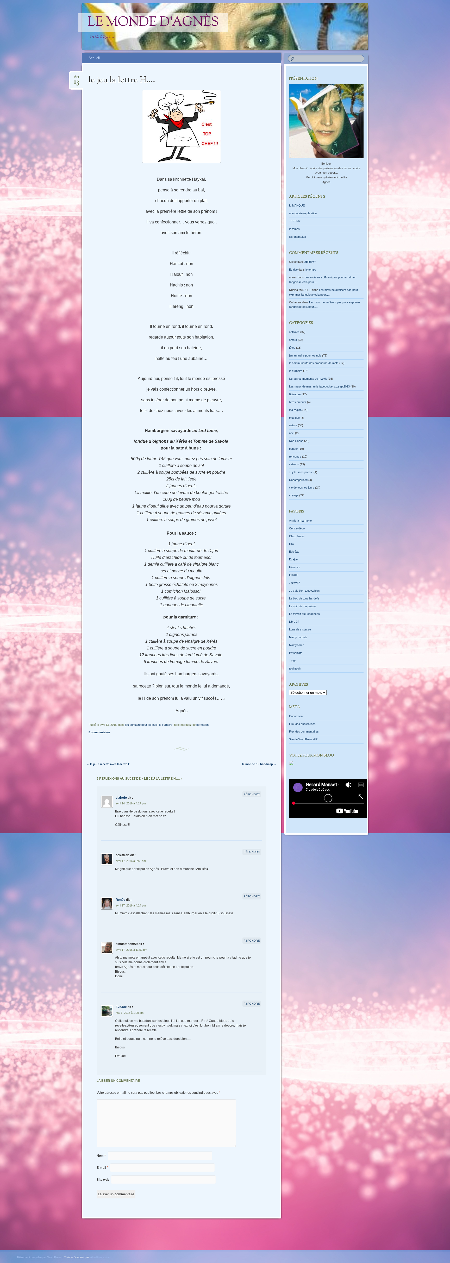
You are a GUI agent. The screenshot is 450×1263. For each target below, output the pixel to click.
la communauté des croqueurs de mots (314, 363)
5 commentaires (99, 732)
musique (294, 417)
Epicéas (294, 551)
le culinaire (165, 724)
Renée (120, 900)
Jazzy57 (294, 582)
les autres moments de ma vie (308, 378)
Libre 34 (294, 621)
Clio (291, 544)
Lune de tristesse (300, 629)
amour (293, 339)
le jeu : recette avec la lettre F (108, 764)
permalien (202, 724)
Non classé (296, 440)
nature (293, 425)
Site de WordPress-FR (303, 739)
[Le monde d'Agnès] (262, 26)
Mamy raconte (298, 637)
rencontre (295, 456)
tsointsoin (295, 668)
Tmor (292, 660)
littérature (295, 394)
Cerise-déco (297, 528)
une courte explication (303, 213)
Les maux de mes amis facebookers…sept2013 (319, 386)
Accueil (94, 58)
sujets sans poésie (301, 472)
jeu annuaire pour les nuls (141, 724)
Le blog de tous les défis (304, 598)
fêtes (292, 347)
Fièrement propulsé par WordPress (39, 1257)
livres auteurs (297, 402)
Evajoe (293, 269)
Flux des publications (302, 724)
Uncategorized (298, 480)
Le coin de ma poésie (302, 606)
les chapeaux (297, 236)
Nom (101, 1156)
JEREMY (295, 221)
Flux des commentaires (304, 731)
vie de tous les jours (301, 487)
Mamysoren (296, 645)
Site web (103, 1179)
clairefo (121, 797)
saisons (294, 464)
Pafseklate (295, 652)
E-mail (102, 1168)
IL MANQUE (297, 205)
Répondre (251, 794)
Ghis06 (293, 575)
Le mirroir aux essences (304, 613)
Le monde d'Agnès (153, 22)
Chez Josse (296, 536)
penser (293, 448)
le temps (294, 228)
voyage (293, 495)
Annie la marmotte (300, 520)
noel (291, 433)
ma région (295, 409)
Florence (294, 567)
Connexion (296, 716)
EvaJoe (121, 1007)
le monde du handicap (259, 764)
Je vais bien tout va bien (304, 590)
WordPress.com (100, 1257)
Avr (76, 78)
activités (294, 332)
